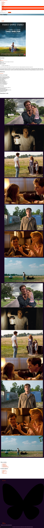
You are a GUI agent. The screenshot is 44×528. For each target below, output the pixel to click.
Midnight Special (4, 471)
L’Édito (3, 3)
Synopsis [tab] (3, 20)
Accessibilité (3, 2)
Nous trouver (5, 8)
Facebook (4, 480)
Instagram (4, 523)
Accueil (3, 1)
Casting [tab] (3, 21)
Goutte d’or (4, 464)
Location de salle (5, 6)
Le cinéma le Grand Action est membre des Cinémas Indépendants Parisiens (22, 526)
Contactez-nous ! (5, 9)
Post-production (5, 7)
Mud (3, 472)
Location (3, 5)
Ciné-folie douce (4, 465)
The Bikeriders (4, 470)
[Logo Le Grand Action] (3, 0)
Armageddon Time (4, 466)
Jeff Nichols (1, 60)
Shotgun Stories (4, 473)
